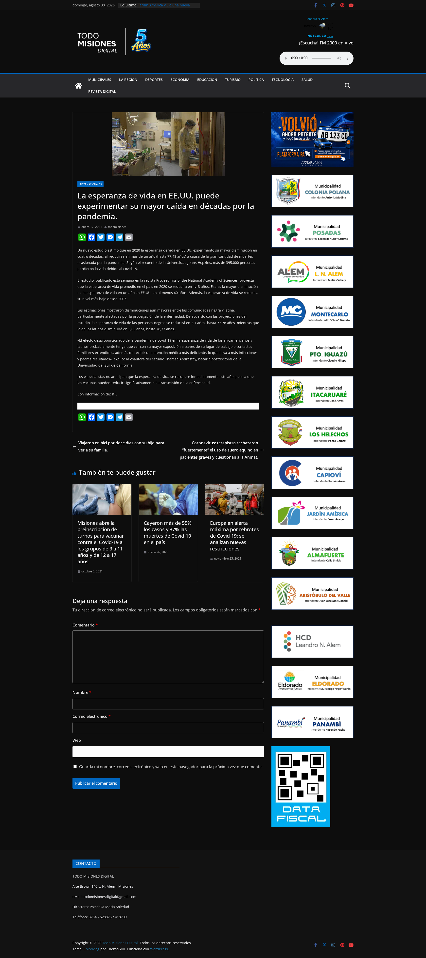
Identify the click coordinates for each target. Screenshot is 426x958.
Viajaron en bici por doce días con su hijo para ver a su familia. (121, 446)
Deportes (154, 79)
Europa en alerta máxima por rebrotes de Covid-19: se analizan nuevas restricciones (234, 536)
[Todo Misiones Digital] (78, 86)
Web (76, 740)
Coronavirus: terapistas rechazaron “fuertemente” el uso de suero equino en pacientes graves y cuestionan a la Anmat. (219, 450)
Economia (180, 79)
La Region (128, 79)
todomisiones (117, 227)
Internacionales (90, 184)
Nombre (81, 692)
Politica (256, 79)
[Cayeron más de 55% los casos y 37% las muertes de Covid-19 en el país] (168, 487)
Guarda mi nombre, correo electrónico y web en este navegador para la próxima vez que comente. (171, 766)
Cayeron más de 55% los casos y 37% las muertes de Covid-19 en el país (168, 533)
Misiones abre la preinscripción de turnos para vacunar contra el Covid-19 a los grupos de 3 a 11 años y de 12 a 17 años (100, 542)
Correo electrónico (91, 716)
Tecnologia (283, 79)
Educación (207, 79)
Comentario (85, 625)
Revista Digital (102, 91)
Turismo (233, 79)
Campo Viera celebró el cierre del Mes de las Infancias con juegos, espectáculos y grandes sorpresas (167, 7)
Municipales (99, 79)
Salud (307, 79)
